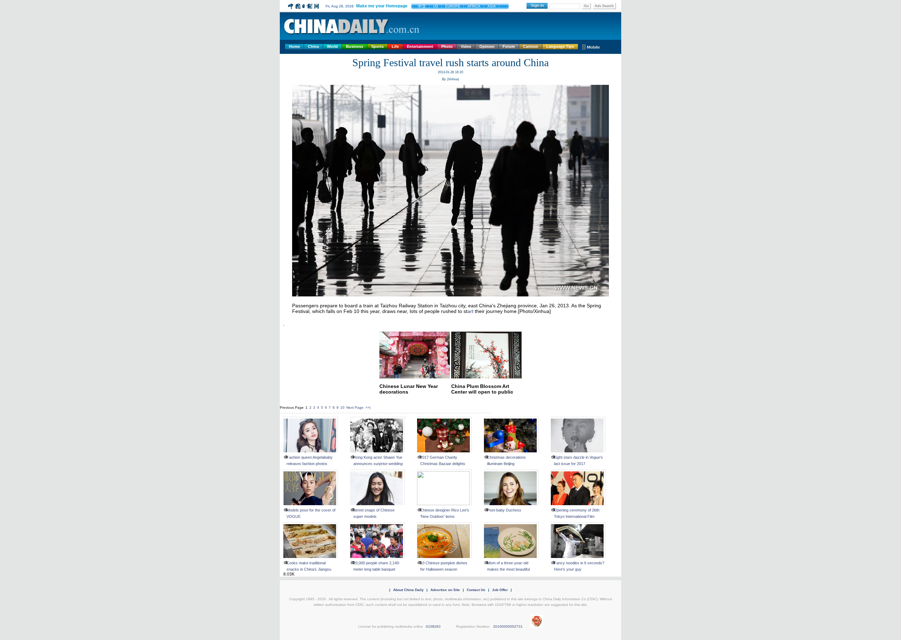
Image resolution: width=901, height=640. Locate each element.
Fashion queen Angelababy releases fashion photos (309, 460)
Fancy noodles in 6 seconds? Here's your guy (579, 566)
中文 (422, 6)
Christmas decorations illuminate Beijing (506, 460)
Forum (509, 46)
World (332, 46)
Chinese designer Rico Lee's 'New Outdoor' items (444, 513)
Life (395, 46)
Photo (447, 46)
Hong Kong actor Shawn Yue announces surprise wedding (378, 460)
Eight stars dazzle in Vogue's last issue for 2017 (578, 460)
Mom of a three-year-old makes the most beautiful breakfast (508, 569)
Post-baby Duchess (504, 510)
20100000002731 (508, 626)
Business (354, 46)
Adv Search (604, 6)
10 (342, 407)
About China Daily (408, 590)
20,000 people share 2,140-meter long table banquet (376, 566)
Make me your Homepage (382, 6)
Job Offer (500, 590)
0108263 (433, 626)
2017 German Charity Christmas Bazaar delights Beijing (442, 463)
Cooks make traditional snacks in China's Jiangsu (308, 566)
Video (466, 46)
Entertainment (420, 46)
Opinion (486, 46)
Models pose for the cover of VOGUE (310, 513)
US (435, 6)
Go (586, 6)
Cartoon (530, 46)
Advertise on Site (445, 590)
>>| (368, 407)
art (470, 311)
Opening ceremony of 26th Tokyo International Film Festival (576, 516)
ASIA (491, 6)
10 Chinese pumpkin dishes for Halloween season (443, 566)
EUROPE (452, 6)
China (313, 46)
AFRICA (473, 6)
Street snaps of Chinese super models (374, 513)
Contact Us (476, 590)
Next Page (355, 407)
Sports (377, 46)
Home (294, 46)
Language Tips (560, 46)
